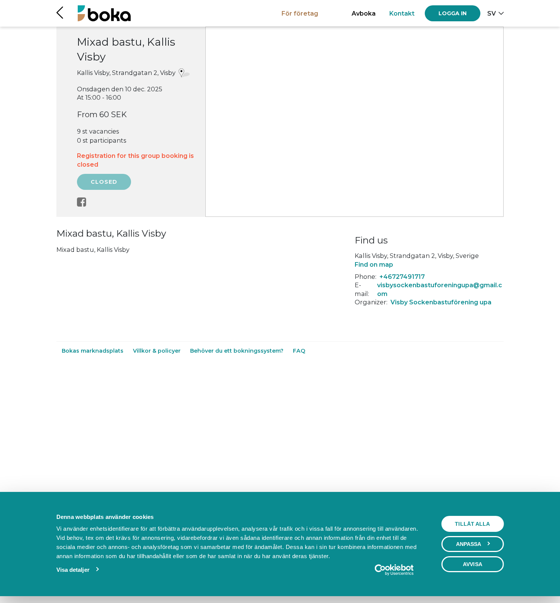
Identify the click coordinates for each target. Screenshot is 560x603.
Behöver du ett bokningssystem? (237, 350)
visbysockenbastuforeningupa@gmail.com (439, 289)
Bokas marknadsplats (93, 350)
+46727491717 (402, 276)
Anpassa (469, 544)
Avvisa (472, 564)
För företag (300, 13)
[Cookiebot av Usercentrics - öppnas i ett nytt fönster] (394, 570)
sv (491, 13)
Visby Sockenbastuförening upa (440, 302)
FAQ (299, 350)
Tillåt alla (472, 524)
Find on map (374, 264)
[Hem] (104, 13)
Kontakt (401, 13)
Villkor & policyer (157, 350)
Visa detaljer (73, 569)
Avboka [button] (364, 13)
